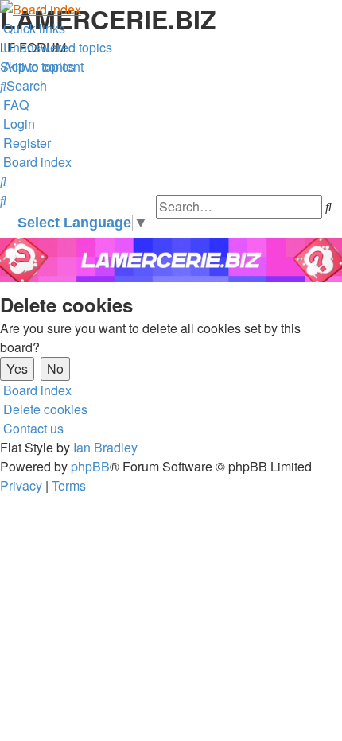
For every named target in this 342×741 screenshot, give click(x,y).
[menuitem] (56, 47)
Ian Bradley (105, 447)
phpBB (90, 466)
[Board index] (171, 9)
